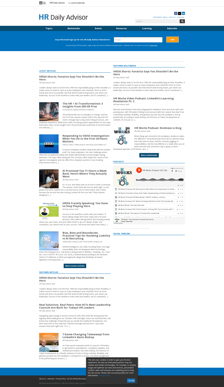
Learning (147, 28)
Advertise (180, 17)
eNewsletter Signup (160, 17)
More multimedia (149, 155)
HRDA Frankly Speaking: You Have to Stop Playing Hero (85, 204)
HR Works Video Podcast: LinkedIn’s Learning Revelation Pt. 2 (143, 100)
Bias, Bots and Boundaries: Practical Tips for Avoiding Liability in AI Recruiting (86, 235)
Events (98, 28)
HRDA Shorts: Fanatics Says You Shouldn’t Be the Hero (71, 78)
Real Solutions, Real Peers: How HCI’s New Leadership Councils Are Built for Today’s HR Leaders (75, 306)
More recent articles (75, 266)
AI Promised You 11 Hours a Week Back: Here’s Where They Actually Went (84, 173)
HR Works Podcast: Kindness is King (157, 128)
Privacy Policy (61, 379)
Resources (121, 28)
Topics (49, 28)
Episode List (145, 228)
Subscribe (172, 28)
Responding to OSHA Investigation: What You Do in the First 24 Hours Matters (86, 138)
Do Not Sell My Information (77, 379)
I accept (131, 380)
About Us (172, 17)
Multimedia (74, 28)
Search (182, 21)
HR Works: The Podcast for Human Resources (127, 228)
